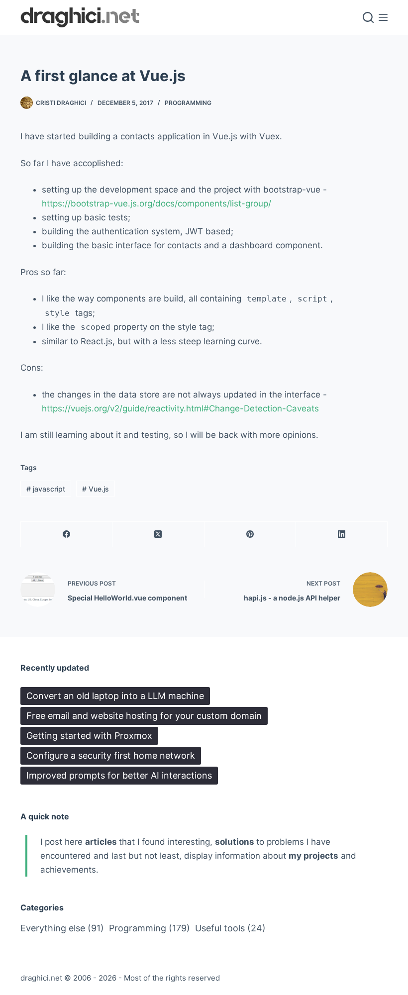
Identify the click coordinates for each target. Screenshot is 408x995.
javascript (45, 489)
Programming (188, 102)
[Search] (368, 17)
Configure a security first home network (110, 755)
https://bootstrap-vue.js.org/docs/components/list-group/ (156, 203)
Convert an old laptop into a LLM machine (115, 696)
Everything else (62, 928)
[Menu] (383, 17)
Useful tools (230, 928)
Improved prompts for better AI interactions (119, 775)
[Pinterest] (250, 534)
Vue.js (95, 489)
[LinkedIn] (342, 534)
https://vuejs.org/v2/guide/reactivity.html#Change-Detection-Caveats (180, 408)
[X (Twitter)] (158, 534)
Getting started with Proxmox (89, 735)
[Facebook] (66, 534)
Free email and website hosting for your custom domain (144, 715)
